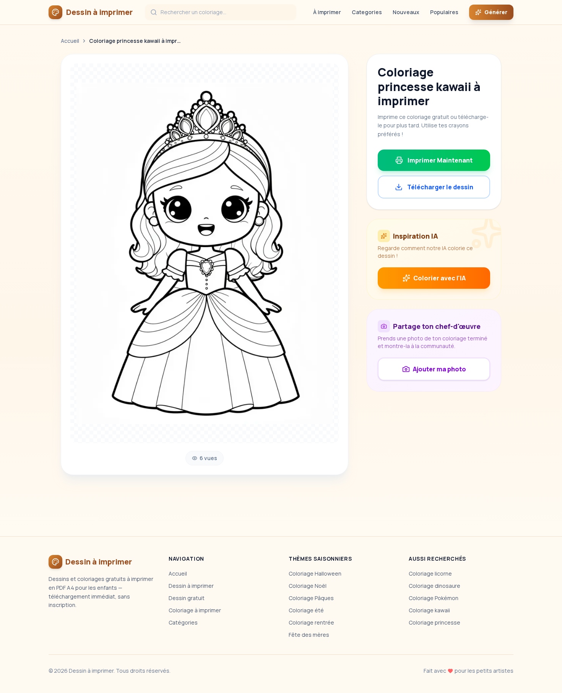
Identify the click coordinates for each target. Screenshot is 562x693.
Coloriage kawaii (429, 610)
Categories (367, 12)
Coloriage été (306, 610)
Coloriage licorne (430, 573)
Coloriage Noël (307, 585)
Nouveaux (406, 12)
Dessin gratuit (187, 598)
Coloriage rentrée (311, 622)
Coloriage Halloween (315, 573)
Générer (495, 12)
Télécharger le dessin (440, 187)
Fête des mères (309, 634)
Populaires (444, 12)
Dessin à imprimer (191, 585)
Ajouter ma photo (439, 369)
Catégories (183, 622)
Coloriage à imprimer (195, 610)
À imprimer (327, 12)
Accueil (70, 40)
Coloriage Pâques (311, 598)
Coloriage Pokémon (433, 598)
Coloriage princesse (434, 622)
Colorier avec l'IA (439, 278)
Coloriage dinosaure (434, 585)
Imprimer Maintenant (440, 160)
